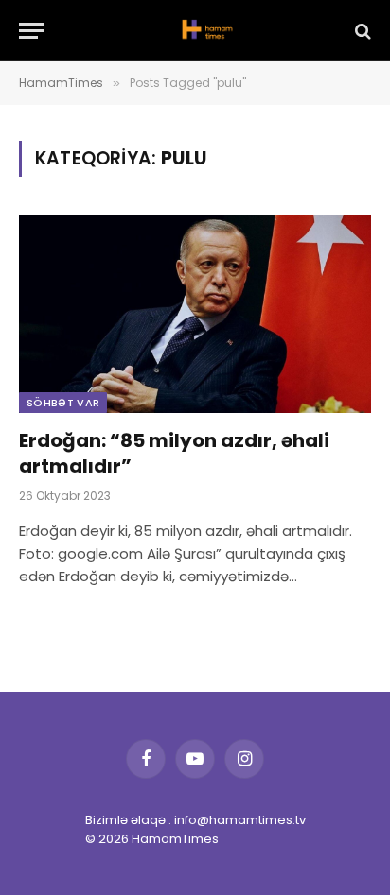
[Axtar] (361, 30)
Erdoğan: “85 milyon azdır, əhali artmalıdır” (174, 453)
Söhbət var (63, 402)
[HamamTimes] (204, 30)
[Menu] (31, 30)
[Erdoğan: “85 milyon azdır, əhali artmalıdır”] (195, 313)
